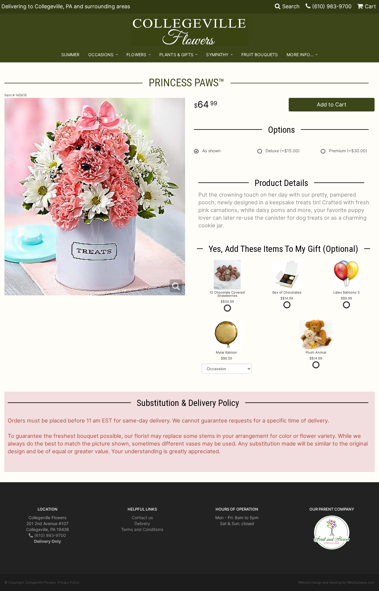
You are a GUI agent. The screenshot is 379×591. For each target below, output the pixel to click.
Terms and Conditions (142, 529)
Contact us (142, 517)
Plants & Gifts (176, 54)
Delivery (142, 523)
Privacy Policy (68, 582)
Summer (70, 54)
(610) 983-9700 (331, 6)
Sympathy (217, 54)
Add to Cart (331, 104)
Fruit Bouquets (259, 54)
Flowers (136, 54)
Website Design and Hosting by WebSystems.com (336, 582)
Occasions (100, 54)
